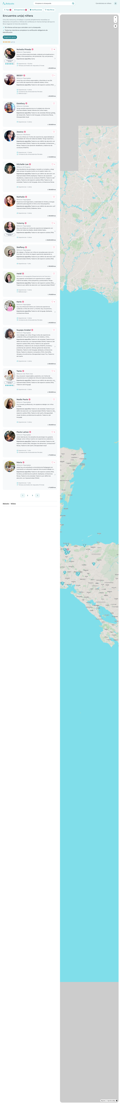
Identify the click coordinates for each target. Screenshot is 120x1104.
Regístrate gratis (10, 37)
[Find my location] (115, 26)
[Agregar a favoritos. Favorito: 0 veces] (54, 103)
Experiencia (21, 10)
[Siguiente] (37, 495)
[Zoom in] (115, 17)
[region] (89, 558)
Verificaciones (36, 10)
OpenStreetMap (111, 1100)
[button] (94, 564)
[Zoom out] (115, 21)
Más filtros (50, 10)
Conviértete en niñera (103, 3)
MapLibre (103, 1100)
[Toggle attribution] (117, 1101)
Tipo (8, 10)
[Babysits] (8, 3)
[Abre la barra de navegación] (115, 3)
